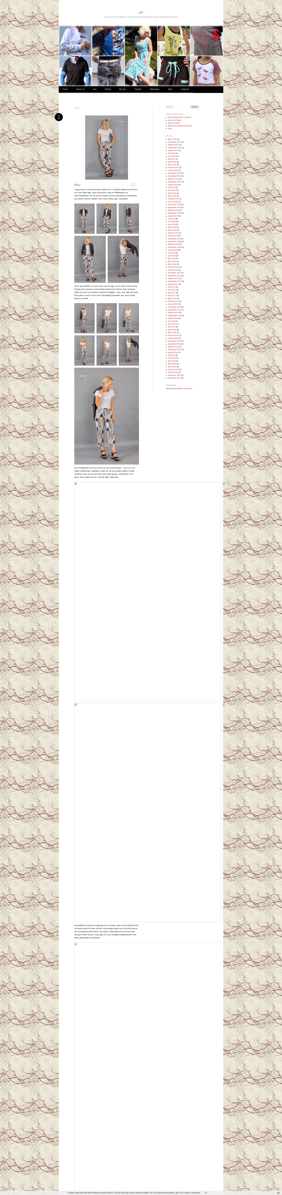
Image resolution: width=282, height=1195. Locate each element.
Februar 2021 (173, 167)
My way (122, 89)
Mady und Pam (174, 123)
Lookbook (185, 89)
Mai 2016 (171, 327)
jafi (141, 12)
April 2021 (172, 162)
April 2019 (172, 227)
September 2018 (174, 247)
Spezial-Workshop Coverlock (179, 117)
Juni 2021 (172, 156)
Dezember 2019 (174, 204)
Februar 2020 (173, 199)
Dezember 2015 (174, 341)
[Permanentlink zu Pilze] (106, 147)
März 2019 (172, 230)
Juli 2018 (171, 253)
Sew (94, 89)
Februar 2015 (173, 370)
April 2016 (172, 330)
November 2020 (174, 176)
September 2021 (174, 148)
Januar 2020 (173, 202)
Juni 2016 (172, 324)
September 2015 (174, 350)
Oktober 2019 (173, 210)
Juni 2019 (172, 222)
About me (80, 89)
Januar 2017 (173, 304)
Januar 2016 (173, 338)
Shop (170, 89)
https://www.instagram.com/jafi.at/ (179, 388)
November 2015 (174, 344)
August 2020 (173, 185)
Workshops (155, 89)
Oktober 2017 (173, 278)
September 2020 (174, 182)
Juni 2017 (172, 290)
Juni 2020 (172, 190)
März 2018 (172, 264)
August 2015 (173, 352)
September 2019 (174, 213)
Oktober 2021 (173, 145)
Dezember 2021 (174, 142)
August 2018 (173, 250)
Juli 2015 (171, 355)
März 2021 (172, 165)
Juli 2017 (171, 287)
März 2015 (172, 367)
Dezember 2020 (174, 173)
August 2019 (173, 216)
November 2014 (174, 378)
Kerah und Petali (174, 120)
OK (205, 1193)
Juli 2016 (171, 321)
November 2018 (174, 241)
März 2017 (172, 298)
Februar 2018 (173, 267)
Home (65, 89)
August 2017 (173, 284)
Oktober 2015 (173, 347)
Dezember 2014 (174, 375)
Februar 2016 (173, 335)
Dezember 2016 (174, 307)
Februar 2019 (173, 233)
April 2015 (172, 364)
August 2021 (173, 150)
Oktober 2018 (173, 244)
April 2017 (172, 296)
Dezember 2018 (174, 239)
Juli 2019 (171, 219)
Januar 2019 (173, 236)
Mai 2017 (171, 293)
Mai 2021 (171, 159)
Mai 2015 (171, 361)
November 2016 (174, 310)
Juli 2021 (171, 153)
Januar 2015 (173, 372)
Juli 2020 (171, 187)
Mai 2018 (171, 259)
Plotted (108, 89)
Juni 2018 (172, 256)
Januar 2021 (173, 170)
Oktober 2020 (173, 179)
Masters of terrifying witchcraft (179, 126)
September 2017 (174, 281)
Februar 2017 (173, 301)
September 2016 (174, 315)
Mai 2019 (171, 224)
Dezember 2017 (174, 273)
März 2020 (172, 196)
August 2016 (173, 318)
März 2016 (172, 333)
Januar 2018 (173, 270)
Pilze (77, 185)
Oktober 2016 (173, 313)
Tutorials (138, 89)
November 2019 (174, 207)
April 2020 (172, 193)
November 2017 (174, 276)
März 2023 (172, 139)
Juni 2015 (172, 358)
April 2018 (172, 261)
